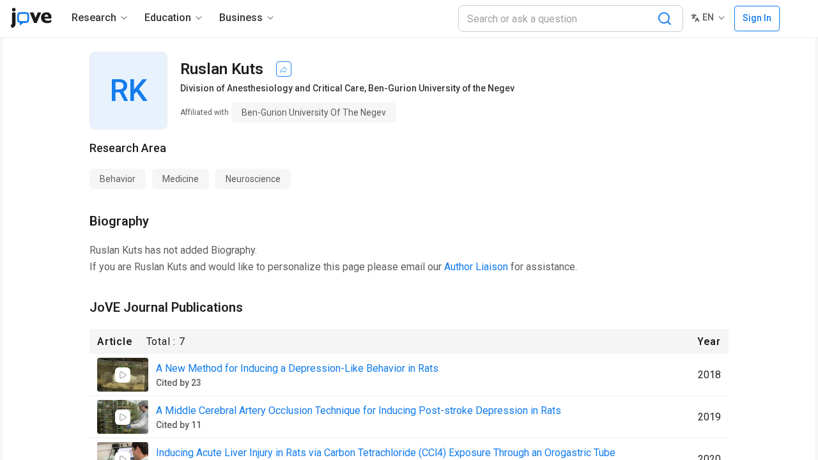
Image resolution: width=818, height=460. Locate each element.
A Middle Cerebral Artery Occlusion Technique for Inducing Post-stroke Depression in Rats (358, 410)
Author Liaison (476, 267)
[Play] (122, 375)
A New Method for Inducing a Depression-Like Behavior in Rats (297, 368)
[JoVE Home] (31, 18)
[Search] (664, 18)
